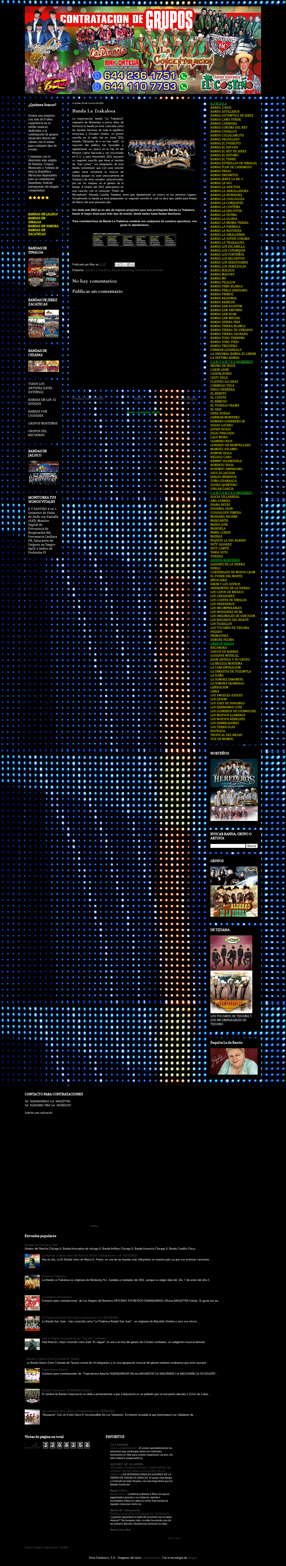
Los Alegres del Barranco (57, 1296)
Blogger (192, 1557)
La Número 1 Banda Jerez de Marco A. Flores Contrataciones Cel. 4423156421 (90, 1255)
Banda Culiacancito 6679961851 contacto (67, 1390)
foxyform (94, 1226)
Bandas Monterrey (122, 270)
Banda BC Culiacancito (125, 1510)
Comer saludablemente (124, 1448)
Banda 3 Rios (118, 1490)
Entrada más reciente (88, 398)
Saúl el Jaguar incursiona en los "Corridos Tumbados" (74, 1338)
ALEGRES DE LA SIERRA (126, 1464)
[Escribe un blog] (121, 264)
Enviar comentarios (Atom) (143, 412)
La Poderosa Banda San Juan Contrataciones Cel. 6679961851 (80, 1317)
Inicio (139, 398)
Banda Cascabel (120, 1529)
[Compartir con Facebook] (129, 264)
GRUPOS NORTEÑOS (43, 423)
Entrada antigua (185, 398)
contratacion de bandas (149, 270)
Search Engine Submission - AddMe (46, 1547)
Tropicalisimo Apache (55, 1369)
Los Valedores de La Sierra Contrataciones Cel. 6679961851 (78, 1411)
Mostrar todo (174, 1538)
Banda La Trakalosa (93, 111)
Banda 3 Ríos (118, 1494)
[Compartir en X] (125, 264)
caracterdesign (151, 1557)
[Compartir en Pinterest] (133, 264)
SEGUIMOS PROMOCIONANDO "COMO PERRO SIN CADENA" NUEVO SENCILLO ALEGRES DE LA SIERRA (140, 1471)
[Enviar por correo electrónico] (117, 264)
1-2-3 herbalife (119, 1444)
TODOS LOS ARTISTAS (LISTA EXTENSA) (40, 388)
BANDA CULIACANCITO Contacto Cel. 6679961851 (140, 1513)
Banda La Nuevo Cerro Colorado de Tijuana (53, 1358)
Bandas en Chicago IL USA (41, 1244)
